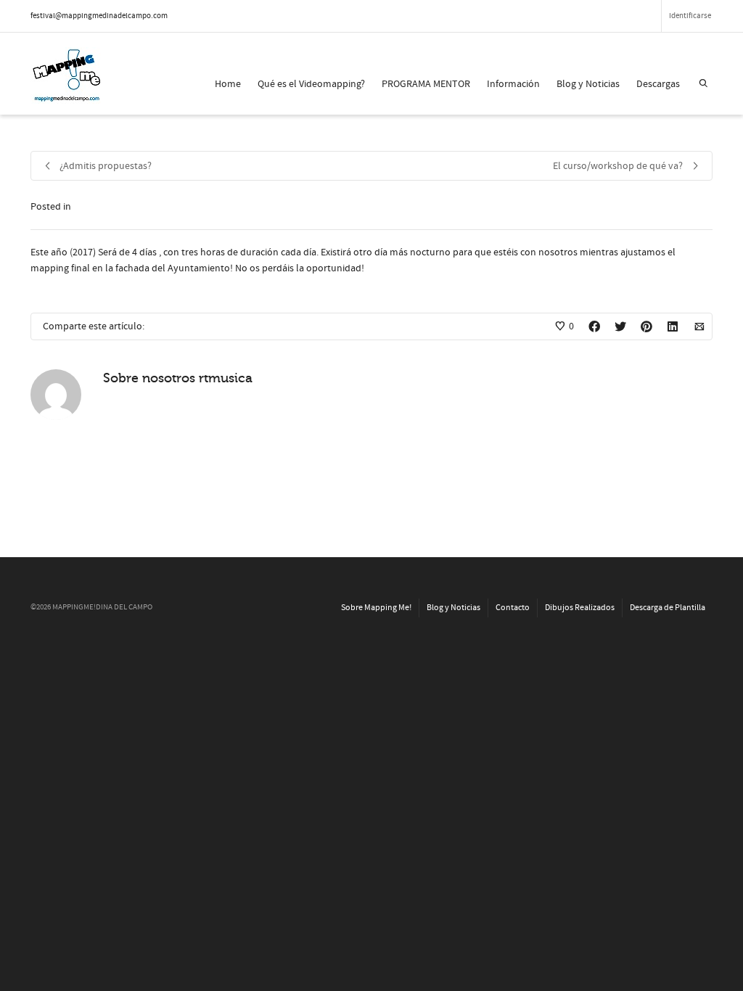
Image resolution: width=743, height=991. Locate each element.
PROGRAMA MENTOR (426, 84)
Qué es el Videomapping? (311, 84)
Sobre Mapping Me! (376, 607)
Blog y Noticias (588, 84)
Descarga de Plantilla (667, 607)
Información (513, 84)
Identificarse (690, 16)
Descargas (658, 84)
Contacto (513, 607)
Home (228, 84)
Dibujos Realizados (580, 607)
